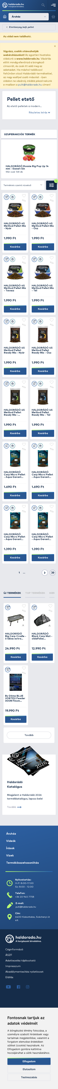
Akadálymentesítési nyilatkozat (24, 972)
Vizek (10, 855)
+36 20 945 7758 (24, 897)
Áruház (11, 833)
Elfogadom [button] (29, 1061)
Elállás (9, 977)
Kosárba (15, 247)
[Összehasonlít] (24, 201)
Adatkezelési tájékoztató (20, 960)
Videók (11, 841)
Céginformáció (14, 949)
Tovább (29, 735)
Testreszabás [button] (29, 1077)
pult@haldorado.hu (30, 85)
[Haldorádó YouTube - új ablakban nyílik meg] (10, 987)
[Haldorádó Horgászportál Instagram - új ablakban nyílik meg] (29, 987)
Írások (10, 848)
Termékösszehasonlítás (22, 863)
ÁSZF (8, 955)
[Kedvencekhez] (24, 196)
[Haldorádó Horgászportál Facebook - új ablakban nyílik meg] (20, 987)
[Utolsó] (52, 573)
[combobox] (23, 185)
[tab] (12, 594)
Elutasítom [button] (29, 1069)
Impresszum (13, 966)
